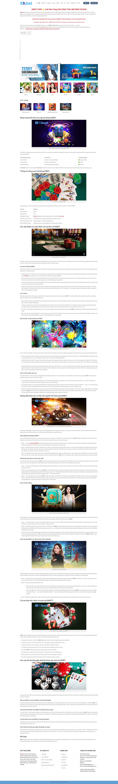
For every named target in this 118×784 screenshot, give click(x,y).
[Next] (94, 46)
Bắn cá (58, 3)
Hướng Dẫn (72, 3)
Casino (53, 3)
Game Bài (49, 3)
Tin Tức (78, 3)
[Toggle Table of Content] (28, 33)
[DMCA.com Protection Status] (44, 767)
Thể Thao (43, 3)
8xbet (39, 3)
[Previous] (23, 46)
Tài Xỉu (67, 3)
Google (43, 27)
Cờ (64, 3)
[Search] (36, 3)
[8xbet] (27, 3)
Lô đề (62, 3)
